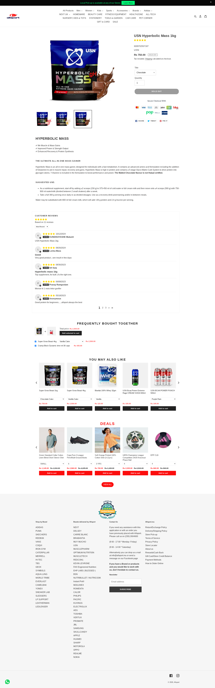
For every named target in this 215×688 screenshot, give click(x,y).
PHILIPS (77, 596)
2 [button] (102, 308)
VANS (38, 542)
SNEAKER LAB (43, 592)
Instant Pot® (78, 581)
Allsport (176, 682)
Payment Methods (153, 560)
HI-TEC (39, 560)
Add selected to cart (70, 333)
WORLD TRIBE (43, 578)
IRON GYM (41, 549)
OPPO (76, 650)
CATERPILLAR (42, 553)
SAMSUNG (78, 628)
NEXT (76, 527)
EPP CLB (154, 455)
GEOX (38, 567)
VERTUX (77, 617)
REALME (77, 653)
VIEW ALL (107, 484)
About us (149, 549)
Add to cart (51, 408)
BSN (75, 574)
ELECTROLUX (80, 607)
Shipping (148, 59)
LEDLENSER (42, 607)
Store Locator (151, 545)
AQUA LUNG (41, 574)
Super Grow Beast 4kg (47, 341)
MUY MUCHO (79, 542)
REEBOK (40, 538)
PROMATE (78, 621)
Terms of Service (152, 538)
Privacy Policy (151, 542)
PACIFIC (77, 599)
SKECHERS (41, 534)
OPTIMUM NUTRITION (83, 553)
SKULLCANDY (80, 632)
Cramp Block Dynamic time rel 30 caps (54, 346)
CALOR (76, 592)
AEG (75, 610)
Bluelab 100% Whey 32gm (105, 390)
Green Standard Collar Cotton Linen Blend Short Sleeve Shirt (51, 456)
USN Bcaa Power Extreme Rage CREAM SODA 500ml (134, 391)
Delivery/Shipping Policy (156, 531)
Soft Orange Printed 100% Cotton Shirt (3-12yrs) (105, 456)
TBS (38, 563)
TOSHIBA (77, 614)
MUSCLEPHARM (81, 549)
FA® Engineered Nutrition (84, 567)
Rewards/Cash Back (154, 553)
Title (136, 68)
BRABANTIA (79, 538)
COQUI (39, 545)
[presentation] (36, 382)
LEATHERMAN (42, 603)
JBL (75, 625)
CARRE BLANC (80, 534)
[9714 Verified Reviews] (107, 519)
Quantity (138, 78)
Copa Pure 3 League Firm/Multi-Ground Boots (77, 456)
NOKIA (76, 657)
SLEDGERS (41, 596)
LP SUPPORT (42, 599)
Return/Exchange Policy (156, 527)
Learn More (128, 3)
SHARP (77, 643)
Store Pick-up (151, 534)
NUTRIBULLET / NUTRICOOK (87, 578)
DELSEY (77, 531)
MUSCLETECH (80, 556)
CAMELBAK (41, 585)
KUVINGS (77, 603)
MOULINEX (78, 585)
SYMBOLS (40, 571)
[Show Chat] (8, 682)
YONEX (39, 589)
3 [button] (105, 308)
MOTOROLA (79, 646)
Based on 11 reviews (44, 222)
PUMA (38, 531)
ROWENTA (78, 589)
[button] (140, 40)
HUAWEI (77, 639)
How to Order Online (154, 563)
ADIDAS (39, 527)
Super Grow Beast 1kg (48, 390)
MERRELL (40, 556)
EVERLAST (41, 581)
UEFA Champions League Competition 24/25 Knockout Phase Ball (134, 457)
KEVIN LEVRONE (81, 563)
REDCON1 (78, 560)
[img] (49, 234)
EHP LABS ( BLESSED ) (84, 571)
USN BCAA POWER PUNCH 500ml (163, 391)
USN (75, 545)
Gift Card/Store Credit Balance (158, 556)
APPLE (76, 635)
